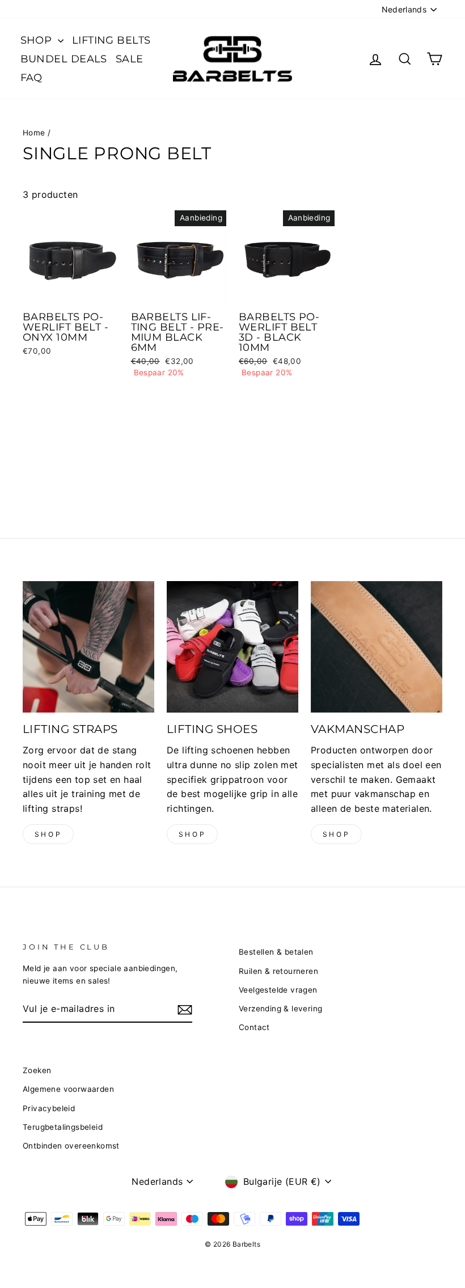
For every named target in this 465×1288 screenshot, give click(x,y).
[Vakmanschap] (376, 647)
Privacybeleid (49, 1108)
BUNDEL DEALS (63, 59)
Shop (48, 834)
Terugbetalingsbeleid (63, 1127)
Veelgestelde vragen (278, 989)
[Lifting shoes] (232, 647)
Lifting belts (111, 40)
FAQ (31, 77)
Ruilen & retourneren (278, 971)
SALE (129, 59)
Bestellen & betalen (276, 951)
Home (34, 132)
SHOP (37, 40)
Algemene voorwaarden (68, 1089)
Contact (254, 1027)
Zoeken (37, 1070)
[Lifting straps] (88, 647)
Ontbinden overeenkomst (71, 1145)
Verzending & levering (280, 1008)
